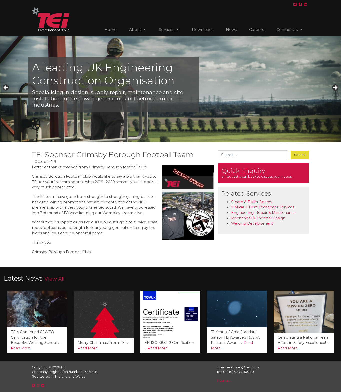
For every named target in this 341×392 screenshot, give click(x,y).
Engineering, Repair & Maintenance (263, 212)
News (231, 29)
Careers (256, 29)
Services (166, 29)
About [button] (135, 29)
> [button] (335, 88)
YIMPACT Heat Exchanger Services (262, 207)
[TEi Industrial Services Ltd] (50, 22)
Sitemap (223, 380)
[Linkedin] (305, 4)
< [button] (6, 88)
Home (110, 29)
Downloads (202, 29)
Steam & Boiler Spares (251, 202)
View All (54, 279)
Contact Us (287, 29)
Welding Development (252, 223)
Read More (26, 348)
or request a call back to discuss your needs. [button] (256, 172)
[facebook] (300, 4)
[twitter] (295, 4)
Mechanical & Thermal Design (258, 218)
